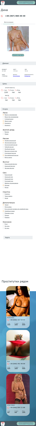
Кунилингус (8, 123)
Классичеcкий (8, 174)
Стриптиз (7, 194)
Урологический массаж (11, 144)
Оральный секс (9, 179)
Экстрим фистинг (9, 168)
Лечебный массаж (10, 149)
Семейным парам (10, 211)
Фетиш (6, 187)
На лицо (7, 228)
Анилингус (7, 125)
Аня (8, 361)
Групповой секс (9, 181)
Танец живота (8, 196)
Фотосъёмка (8, 207)
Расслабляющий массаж (11, 155)
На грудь (7, 226)
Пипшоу (7, 215)
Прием (6, 134)
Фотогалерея (8, 22)
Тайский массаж (9, 147)
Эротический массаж (10, 142)
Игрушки (7, 185)
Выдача (7, 132)
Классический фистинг (11, 164)
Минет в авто (8, 121)
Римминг (7, 217)
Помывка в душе (9, 213)
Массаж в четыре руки (11, 151)
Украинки (27, 76)
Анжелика (10, 317)
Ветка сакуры (8, 157)
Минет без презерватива (11, 117)
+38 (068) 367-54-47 (17, 320)
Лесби (6, 198)
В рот (6, 224)
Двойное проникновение (11, 183)
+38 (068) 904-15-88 (17, 407)
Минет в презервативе (11, 114)
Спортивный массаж (10, 153)
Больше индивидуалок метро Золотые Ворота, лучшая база (26, 2)
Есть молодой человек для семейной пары (16, 209)
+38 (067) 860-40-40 (15, 16)
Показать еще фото (18, 55)
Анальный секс (9, 177)
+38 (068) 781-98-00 (17, 363)
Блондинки (16, 76)
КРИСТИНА (11, 405)
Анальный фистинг (10, 166)
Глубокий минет (9, 119)
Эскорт (6, 204)
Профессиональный (10, 140)
